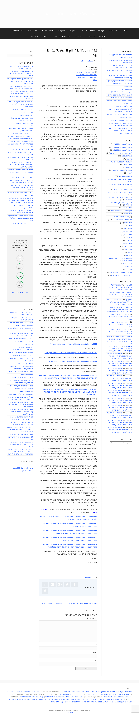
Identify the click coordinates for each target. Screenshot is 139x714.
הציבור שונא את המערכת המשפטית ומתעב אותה (24, 692)
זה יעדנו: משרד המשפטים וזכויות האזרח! (118, 697)
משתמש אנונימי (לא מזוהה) (123, 337)
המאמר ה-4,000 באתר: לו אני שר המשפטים (82, 699)
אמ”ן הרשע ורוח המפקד (124, 133)
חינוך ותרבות (128, 269)
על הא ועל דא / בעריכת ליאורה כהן (121, 273)
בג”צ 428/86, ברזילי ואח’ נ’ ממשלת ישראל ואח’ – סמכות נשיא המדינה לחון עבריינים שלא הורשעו (21, 165)
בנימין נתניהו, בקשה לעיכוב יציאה (23, 109)
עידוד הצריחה (127, 244)
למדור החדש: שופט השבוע (70, 692)
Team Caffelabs (126, 307)
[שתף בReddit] (45, 591)
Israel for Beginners (121, 217)
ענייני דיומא (128, 249)
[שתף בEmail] (52, 584)
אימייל (95, 652)
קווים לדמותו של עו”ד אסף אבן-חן (23, 149)
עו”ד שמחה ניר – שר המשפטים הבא (112, 699)
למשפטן (129, 238)
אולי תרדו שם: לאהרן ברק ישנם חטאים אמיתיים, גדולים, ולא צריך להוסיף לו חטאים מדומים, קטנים (119, 309)
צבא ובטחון (128, 255)
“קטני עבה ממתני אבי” (26, 115)
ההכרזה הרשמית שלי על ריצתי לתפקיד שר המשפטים (46, 699)
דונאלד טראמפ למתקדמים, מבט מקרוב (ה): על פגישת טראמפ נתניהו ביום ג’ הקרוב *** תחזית (21, 412)
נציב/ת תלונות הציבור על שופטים (122, 170)
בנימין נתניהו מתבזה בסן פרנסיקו (23, 223)
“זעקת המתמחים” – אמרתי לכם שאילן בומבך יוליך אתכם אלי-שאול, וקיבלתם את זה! (120, 287)
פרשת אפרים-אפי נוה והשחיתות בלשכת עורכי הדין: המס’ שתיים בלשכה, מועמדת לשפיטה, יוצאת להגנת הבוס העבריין (21, 200)
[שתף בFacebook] (74, 584)
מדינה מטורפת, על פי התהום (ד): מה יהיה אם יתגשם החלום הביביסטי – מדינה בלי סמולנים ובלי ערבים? (20, 430)
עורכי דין (129, 173)
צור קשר (45, 36)
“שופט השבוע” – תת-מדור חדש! (23, 134)
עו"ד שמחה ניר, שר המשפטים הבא (121, 153)
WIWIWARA (128, 346)
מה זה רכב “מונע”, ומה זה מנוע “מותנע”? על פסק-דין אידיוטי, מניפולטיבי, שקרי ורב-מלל (20, 172)
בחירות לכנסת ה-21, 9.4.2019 (122, 144)
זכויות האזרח (128, 235)
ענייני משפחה (127, 232)
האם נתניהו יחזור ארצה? (25, 112)
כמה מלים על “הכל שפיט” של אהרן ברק (21, 177)
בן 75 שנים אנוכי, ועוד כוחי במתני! (32, 697)
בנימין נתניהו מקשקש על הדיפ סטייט (120, 120)
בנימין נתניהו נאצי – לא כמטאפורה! (121, 98)
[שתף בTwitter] (67, 584)
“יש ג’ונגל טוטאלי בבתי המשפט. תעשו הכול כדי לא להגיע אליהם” (108, 694)
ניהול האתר (69, 713)
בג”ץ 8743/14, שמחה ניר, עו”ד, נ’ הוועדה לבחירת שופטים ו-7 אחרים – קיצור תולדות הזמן (82, 702)
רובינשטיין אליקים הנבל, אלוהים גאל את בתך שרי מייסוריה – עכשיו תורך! (106, 692)
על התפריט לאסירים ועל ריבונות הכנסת (21, 394)
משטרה (129, 252)
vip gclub (128, 300)
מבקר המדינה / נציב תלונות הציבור (121, 211)
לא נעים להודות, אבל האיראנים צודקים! (120, 95)
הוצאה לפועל (128, 229)
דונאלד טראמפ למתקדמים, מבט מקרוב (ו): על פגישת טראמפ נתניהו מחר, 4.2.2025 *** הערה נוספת (20, 404)
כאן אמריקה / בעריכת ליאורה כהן (122, 220)
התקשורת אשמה (127, 208)
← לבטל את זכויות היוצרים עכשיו (50, 603)
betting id (128, 285)
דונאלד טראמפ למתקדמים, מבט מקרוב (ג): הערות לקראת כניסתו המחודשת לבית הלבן (20, 437)
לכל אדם (129, 241)
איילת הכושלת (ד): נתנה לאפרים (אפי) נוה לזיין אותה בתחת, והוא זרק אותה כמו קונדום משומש (20, 81)
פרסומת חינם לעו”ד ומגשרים (61, 36)
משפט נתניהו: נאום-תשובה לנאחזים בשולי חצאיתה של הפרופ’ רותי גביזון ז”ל (120, 317)
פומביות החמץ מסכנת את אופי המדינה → (82, 603)
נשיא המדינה (128, 214)
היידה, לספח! (128, 87)
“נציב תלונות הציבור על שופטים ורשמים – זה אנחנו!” (64, 697)
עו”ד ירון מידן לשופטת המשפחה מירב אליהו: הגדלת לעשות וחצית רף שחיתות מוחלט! (21, 74)
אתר (95, 660)
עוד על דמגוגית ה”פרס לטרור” (122, 84)
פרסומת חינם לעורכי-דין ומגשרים (122, 189)
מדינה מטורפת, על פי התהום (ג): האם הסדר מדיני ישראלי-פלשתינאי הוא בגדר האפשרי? (21, 444)
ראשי (125, 31)
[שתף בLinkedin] (45, 584)
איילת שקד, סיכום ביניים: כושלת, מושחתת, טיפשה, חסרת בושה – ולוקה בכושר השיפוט (20, 188)
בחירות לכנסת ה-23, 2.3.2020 (122, 150)
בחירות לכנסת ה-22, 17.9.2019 (122, 147)
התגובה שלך (92, 619)
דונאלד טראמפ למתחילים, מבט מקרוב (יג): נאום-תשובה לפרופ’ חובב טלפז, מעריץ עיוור (20, 218)
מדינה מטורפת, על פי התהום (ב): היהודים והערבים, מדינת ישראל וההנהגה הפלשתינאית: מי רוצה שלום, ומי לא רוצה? (20, 452)
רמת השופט (128, 167)
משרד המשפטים (127, 156)
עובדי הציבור (128, 223)
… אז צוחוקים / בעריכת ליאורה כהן (121, 275)
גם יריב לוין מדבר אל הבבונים (123, 106)
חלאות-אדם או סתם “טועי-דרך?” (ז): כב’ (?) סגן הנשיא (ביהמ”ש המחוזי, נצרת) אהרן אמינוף (119, 302)
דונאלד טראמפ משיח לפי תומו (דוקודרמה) (119, 114)
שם (96, 644)
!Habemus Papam (125, 117)
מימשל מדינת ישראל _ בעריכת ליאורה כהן (119, 192)
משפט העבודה (127, 264)
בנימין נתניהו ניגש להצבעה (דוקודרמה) (120, 81)
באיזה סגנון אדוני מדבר (125, 176)
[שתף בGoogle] (60, 584)
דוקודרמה (101, 31)
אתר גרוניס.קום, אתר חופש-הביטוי (72, 694)
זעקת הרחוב (128, 247)
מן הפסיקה (128, 267)
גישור (130, 226)
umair (129, 292)
